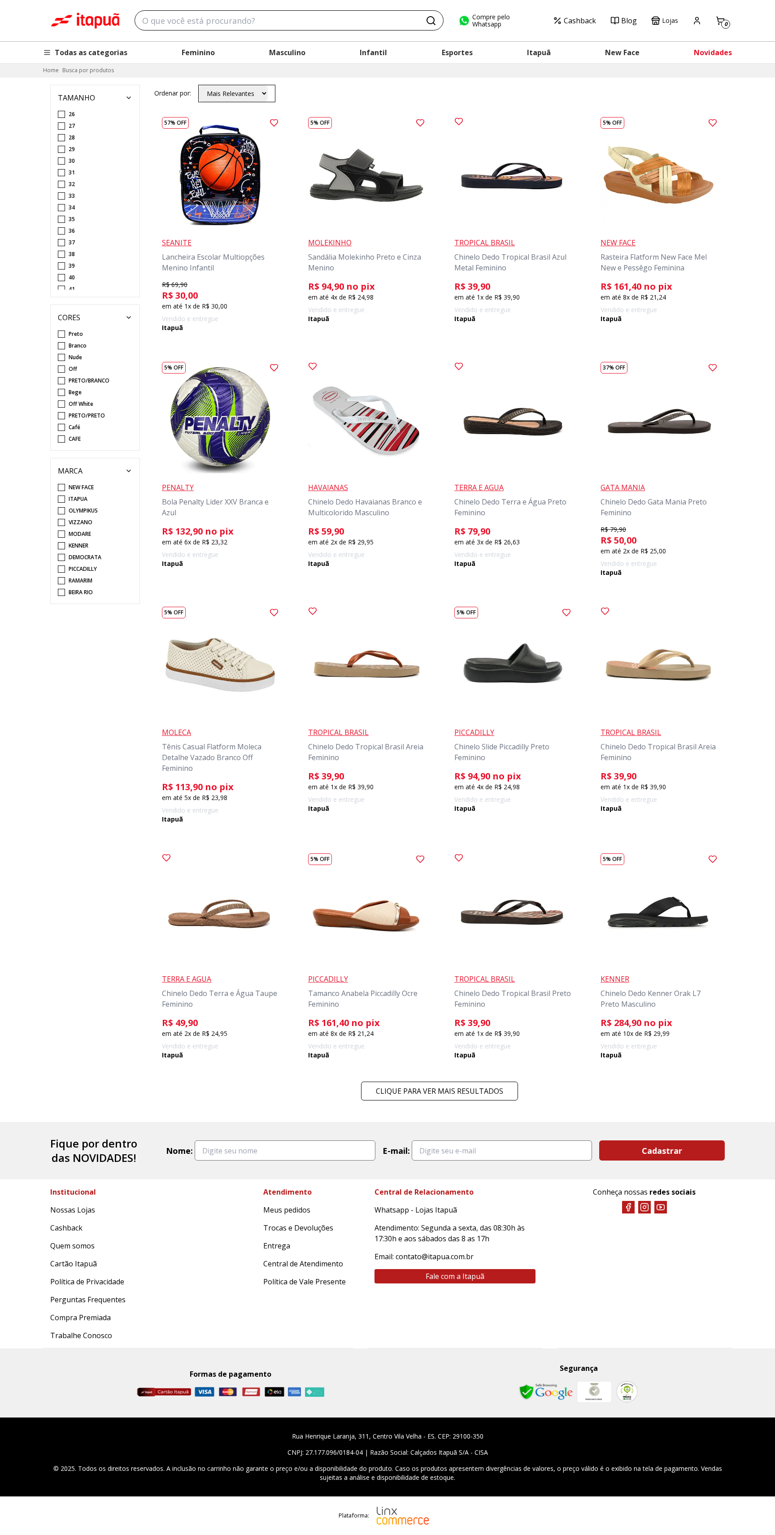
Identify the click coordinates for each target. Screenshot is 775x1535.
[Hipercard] (251, 1391)
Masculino (287, 52)
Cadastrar (662, 1150)
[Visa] (204, 1392)
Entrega (276, 1246)
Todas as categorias (91, 52)
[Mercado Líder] (594, 1392)
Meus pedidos (286, 1210)
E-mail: (396, 1150)
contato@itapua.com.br (435, 1256)
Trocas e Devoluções (298, 1228)
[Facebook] (628, 1207)
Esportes (457, 52)
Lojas (670, 20)
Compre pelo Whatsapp (491, 20)
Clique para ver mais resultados (439, 1091)
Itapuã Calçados (85, 21)
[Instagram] (644, 1207)
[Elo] (274, 1392)
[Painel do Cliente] (696, 20)
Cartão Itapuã (73, 1264)
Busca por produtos (88, 70)
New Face (622, 52)
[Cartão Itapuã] (164, 1391)
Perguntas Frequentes (88, 1300)
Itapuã (539, 52)
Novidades (713, 52)
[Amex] (294, 1391)
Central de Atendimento (303, 1264)
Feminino (198, 52)
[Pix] (314, 1392)
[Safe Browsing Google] (546, 1392)
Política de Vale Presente (304, 1282)
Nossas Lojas (72, 1210)
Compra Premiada (80, 1317)
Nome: (179, 1150)
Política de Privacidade (87, 1282)
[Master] (228, 1391)
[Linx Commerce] (402, 1515)
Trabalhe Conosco (81, 1335)
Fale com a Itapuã (455, 1276)
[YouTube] (660, 1207)
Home (51, 70)
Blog (629, 21)
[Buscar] (431, 20)
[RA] (627, 1392)
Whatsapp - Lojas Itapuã (415, 1210)
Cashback (580, 21)
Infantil (373, 52)
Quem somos (72, 1246)
